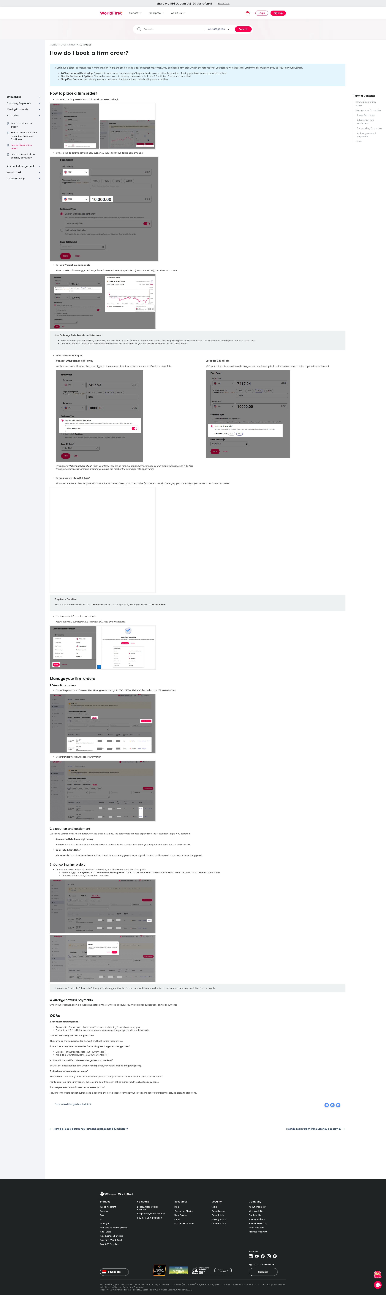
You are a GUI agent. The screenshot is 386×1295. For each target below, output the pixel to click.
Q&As (358, 141)
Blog (176, 1206)
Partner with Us (257, 1219)
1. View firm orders (366, 115)
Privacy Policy (219, 1219)
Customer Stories (183, 1211)
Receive (104, 1211)
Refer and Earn (256, 1227)
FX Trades (85, 44)
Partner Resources (184, 1223)
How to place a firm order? (366, 103)
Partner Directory (258, 1223)
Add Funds (105, 1231)
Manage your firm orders (368, 110)
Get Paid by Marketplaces (113, 1227)
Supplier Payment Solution (151, 1213)
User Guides (68, 44)
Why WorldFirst (257, 1211)
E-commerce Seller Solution (147, 1208)
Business (133, 13)
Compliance (218, 1211)
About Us (176, 13)
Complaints (218, 1215)
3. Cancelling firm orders (369, 128)
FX (101, 1219)
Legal (214, 1206)
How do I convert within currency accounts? (313, 1129)
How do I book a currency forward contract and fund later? (91, 1129)
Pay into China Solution (149, 1217)
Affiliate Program (258, 1231)
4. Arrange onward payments (366, 135)
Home (53, 44)
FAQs (177, 1219)
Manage (104, 1223)
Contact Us (255, 1215)
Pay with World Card (111, 1240)
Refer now (223, 3)
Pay (102, 1215)
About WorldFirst (257, 1206)
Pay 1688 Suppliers (110, 1244)
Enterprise (155, 13)
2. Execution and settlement (365, 122)
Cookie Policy (219, 1223)
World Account (108, 1206)
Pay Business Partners (111, 1235)
